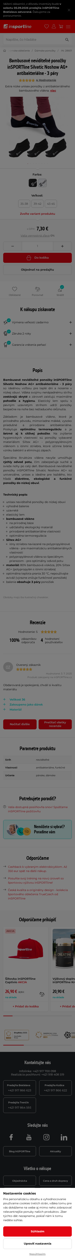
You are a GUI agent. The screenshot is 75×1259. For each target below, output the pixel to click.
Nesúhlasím (37, 1254)
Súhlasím (37, 1231)
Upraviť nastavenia (37, 1243)
